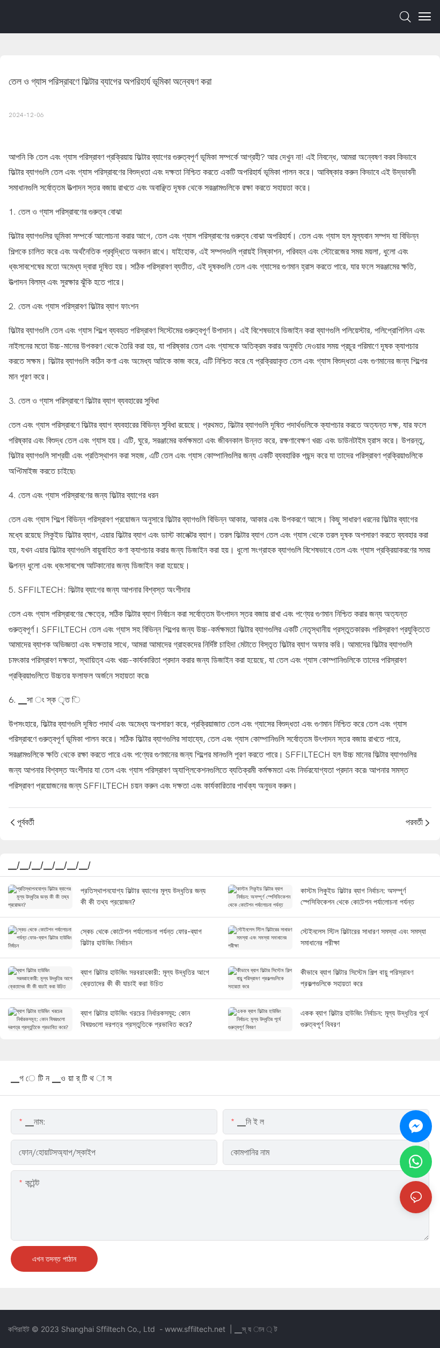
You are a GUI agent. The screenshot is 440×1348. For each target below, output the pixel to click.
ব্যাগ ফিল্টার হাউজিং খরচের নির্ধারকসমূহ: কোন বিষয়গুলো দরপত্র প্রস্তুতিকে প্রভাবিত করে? (136, 1018)
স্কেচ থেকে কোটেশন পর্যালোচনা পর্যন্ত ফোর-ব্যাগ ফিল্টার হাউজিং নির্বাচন (141, 937)
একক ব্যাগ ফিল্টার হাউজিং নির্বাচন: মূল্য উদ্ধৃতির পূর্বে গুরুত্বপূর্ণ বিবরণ (364, 1018)
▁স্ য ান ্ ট (255, 1329)
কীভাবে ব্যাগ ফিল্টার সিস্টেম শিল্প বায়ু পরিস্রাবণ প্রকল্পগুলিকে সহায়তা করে (356, 977)
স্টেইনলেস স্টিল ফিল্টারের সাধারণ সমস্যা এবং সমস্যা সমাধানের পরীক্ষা (363, 937)
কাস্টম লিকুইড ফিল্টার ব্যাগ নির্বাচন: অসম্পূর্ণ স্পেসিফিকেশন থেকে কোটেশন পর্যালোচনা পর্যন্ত (357, 896)
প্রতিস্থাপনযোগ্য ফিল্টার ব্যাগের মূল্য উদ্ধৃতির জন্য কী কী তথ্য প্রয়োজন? (143, 896)
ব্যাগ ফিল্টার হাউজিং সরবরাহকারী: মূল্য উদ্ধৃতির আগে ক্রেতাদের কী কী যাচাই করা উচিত (144, 977)
